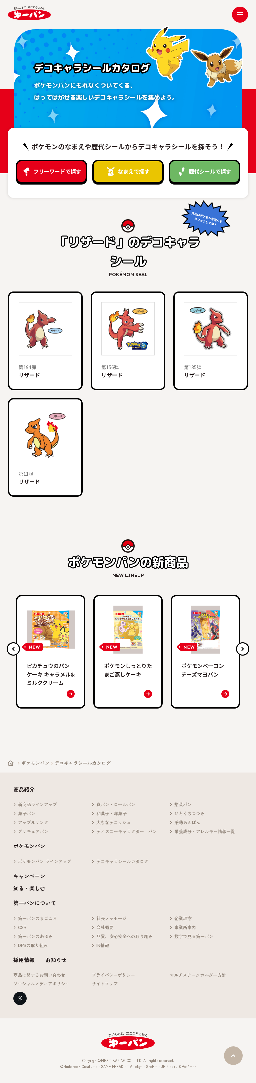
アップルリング (33, 822)
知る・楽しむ (29, 888)
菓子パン (26, 813)
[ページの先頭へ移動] (233, 1055)
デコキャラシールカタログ (122, 861)
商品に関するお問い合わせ (39, 975)
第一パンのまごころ (37, 918)
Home (11, 763)
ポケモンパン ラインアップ (44, 861)
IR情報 (102, 945)
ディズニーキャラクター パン (126, 831)
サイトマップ (105, 984)
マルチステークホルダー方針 (198, 975)
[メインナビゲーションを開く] (240, 15)
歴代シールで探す (210, 171)
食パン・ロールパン (115, 805)
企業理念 (183, 918)
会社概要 (105, 927)
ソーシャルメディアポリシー (41, 984)
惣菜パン (183, 805)
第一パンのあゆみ (35, 936)
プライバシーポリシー (113, 975)
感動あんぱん (187, 822)
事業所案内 (185, 927)
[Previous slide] (13, 649)
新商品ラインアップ (37, 805)
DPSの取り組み (33, 945)
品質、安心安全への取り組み (124, 936)
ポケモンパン (35, 763)
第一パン (29, 13)
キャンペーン (29, 876)
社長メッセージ (111, 918)
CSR (22, 927)
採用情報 (24, 960)
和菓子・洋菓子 (111, 813)
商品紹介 (24, 789)
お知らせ (56, 960)
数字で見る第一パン (193, 936)
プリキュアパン (33, 831)
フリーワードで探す (57, 171)
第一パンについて (34, 903)
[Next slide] (242, 649)
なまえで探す (134, 171)
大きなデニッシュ (113, 822)
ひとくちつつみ (189, 813)
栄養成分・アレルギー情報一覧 (204, 831)
